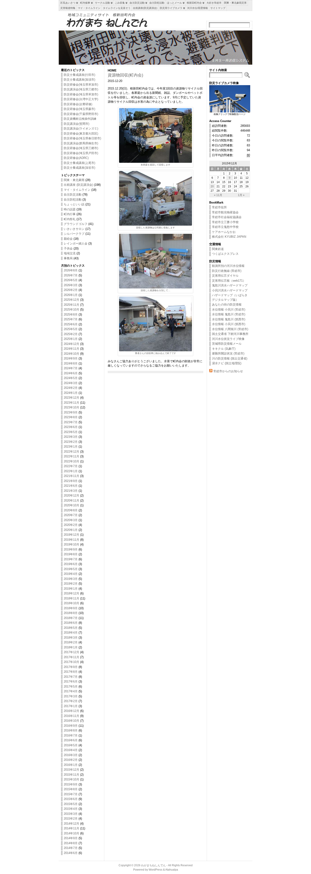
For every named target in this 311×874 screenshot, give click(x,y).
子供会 (68, 248)
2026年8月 (71, 270)
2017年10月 (71, 662)
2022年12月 (71, 451)
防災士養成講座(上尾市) (79, 163)
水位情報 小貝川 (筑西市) (228, 324)
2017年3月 (71, 696)
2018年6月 (71, 622)
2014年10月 (71, 833)
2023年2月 (71, 441)
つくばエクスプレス (225, 253)
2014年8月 (71, 843)
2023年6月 (71, 427)
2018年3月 (71, 637)
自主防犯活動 (73, 199)
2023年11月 (71, 402)
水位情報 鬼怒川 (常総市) (228, 314)
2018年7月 (71, 618)
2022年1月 (71, 471)
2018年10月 (71, 603)
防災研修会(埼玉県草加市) (81, 84)
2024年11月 (71, 348)
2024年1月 (71, 393)
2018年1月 (71, 647)
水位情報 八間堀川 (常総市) (230, 329)
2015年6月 (71, 799)
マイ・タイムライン (77, 189)
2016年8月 (71, 730)
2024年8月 (71, 363)
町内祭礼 (70, 219)
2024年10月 (71, 353)
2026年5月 (71, 280)
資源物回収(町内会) (125, 75)
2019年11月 (71, 539)
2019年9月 (71, 549)
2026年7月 (71, 275)
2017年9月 (71, 667)
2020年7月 (71, 515)
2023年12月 (71, 397)
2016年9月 (71, 725)
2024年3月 (71, 383)
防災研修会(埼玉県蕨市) (79, 109)
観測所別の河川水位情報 (228, 266)
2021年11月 (71, 476)
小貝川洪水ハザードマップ (229, 290)
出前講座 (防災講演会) (78, 184)
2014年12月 (71, 823)
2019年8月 (71, 554)
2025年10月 (71, 309)
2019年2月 (71, 583)
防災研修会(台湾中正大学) (81, 99)
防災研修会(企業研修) (78, 104)
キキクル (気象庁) (223, 348)
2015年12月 (71, 769)
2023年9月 (71, 412)
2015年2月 (71, 818)
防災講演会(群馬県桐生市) (81, 143)
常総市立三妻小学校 (225, 222)
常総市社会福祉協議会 (227, 217)
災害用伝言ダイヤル (225, 275)
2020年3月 (71, 520)
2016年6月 (71, 740)
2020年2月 (71, 525)
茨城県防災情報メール (227, 343)
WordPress (155, 869)
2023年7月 (71, 422)
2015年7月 (71, 794)
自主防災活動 (73, 194)
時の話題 (70, 209)
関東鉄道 (218, 249)
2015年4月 (71, 808)
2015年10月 (71, 779)
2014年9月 (71, 838)
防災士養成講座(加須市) (79, 79)
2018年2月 (71, 642)
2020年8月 (71, 510)
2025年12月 (71, 299)
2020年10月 (71, 505)
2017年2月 (71, 701)
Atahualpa (171, 869)
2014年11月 (71, 828)
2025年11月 (71, 304)
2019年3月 (71, 579)
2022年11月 (71, 456)
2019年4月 (71, 574)
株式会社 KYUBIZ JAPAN (229, 236)
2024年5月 (71, 378)
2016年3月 (71, 755)
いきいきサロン (74, 229)
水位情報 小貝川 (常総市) (228, 309)
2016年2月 (71, 760)
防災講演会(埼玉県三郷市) (81, 89)
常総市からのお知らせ (228, 371)
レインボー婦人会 (75, 243)
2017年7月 (71, 676)
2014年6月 (71, 853)
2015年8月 (71, 789)
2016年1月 (71, 765)
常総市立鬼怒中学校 (225, 227)
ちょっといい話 (74, 204)
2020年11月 (71, 500)
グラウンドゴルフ (75, 224)
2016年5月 (71, 745)
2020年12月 (71, 495)
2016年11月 (71, 716)
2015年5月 (71, 804)
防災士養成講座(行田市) (79, 74)
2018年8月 (71, 613)
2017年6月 (71, 681)
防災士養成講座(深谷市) (79, 167)
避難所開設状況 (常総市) (228, 353)
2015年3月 (71, 813)
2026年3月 (71, 285)
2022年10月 (71, 461)
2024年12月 (71, 344)
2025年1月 (71, 339)
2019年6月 (71, 564)
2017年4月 (71, 691)
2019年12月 (71, 534)
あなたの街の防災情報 (227, 304)
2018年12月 (71, 593)
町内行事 (70, 214)
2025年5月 (71, 329)
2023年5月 (71, 432)
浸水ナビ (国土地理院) (226, 363)
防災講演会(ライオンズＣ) (81, 128)
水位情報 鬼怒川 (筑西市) (228, 319)
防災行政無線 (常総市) (226, 271)
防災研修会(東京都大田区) (81, 133)
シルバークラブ (74, 233)
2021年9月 (71, 481)
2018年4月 (71, 632)
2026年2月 (71, 290)
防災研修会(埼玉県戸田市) (81, 153)
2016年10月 (71, 720)
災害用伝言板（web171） (229, 280)
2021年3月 (71, 490)
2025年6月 (71, 324)
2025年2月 (71, 334)
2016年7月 (71, 735)
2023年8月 (71, 417)
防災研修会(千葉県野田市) (81, 114)
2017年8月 (71, 671)
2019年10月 (71, 544)
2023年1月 (71, 446)
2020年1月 (71, 530)
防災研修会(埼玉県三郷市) (81, 148)
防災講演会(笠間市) (76, 123)
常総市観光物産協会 (225, 212)
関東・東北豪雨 (74, 180)
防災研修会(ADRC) (76, 158)
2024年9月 (71, 358)
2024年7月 (71, 368)
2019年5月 (71, 569)
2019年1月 (71, 588)
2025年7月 (71, 319)
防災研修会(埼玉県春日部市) (82, 138)
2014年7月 (71, 848)
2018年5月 (71, 627)
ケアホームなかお (224, 232)
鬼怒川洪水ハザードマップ (229, 285)
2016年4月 (71, 750)
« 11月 (218, 195)
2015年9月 (71, 784)
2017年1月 (71, 706)
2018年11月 (71, 598)
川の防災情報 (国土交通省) (229, 358)
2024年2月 (71, 388)
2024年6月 (71, 373)
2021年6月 (71, 485)
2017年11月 (71, 657)
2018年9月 (71, 608)
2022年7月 (71, 466)
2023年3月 (71, 436)
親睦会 (68, 238)
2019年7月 (71, 559)
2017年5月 (71, 686)
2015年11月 (71, 774)
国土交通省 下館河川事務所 (230, 334)
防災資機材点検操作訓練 (80, 118)
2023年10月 (71, 407)
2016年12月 (71, 711)
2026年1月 (71, 295)
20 (212, 186)
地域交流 (70, 253)
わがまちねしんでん (153, 865)
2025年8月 (71, 314)
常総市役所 (219, 207)
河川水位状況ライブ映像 (228, 339)
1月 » (241, 195)
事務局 (68, 258)
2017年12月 (71, 652)
